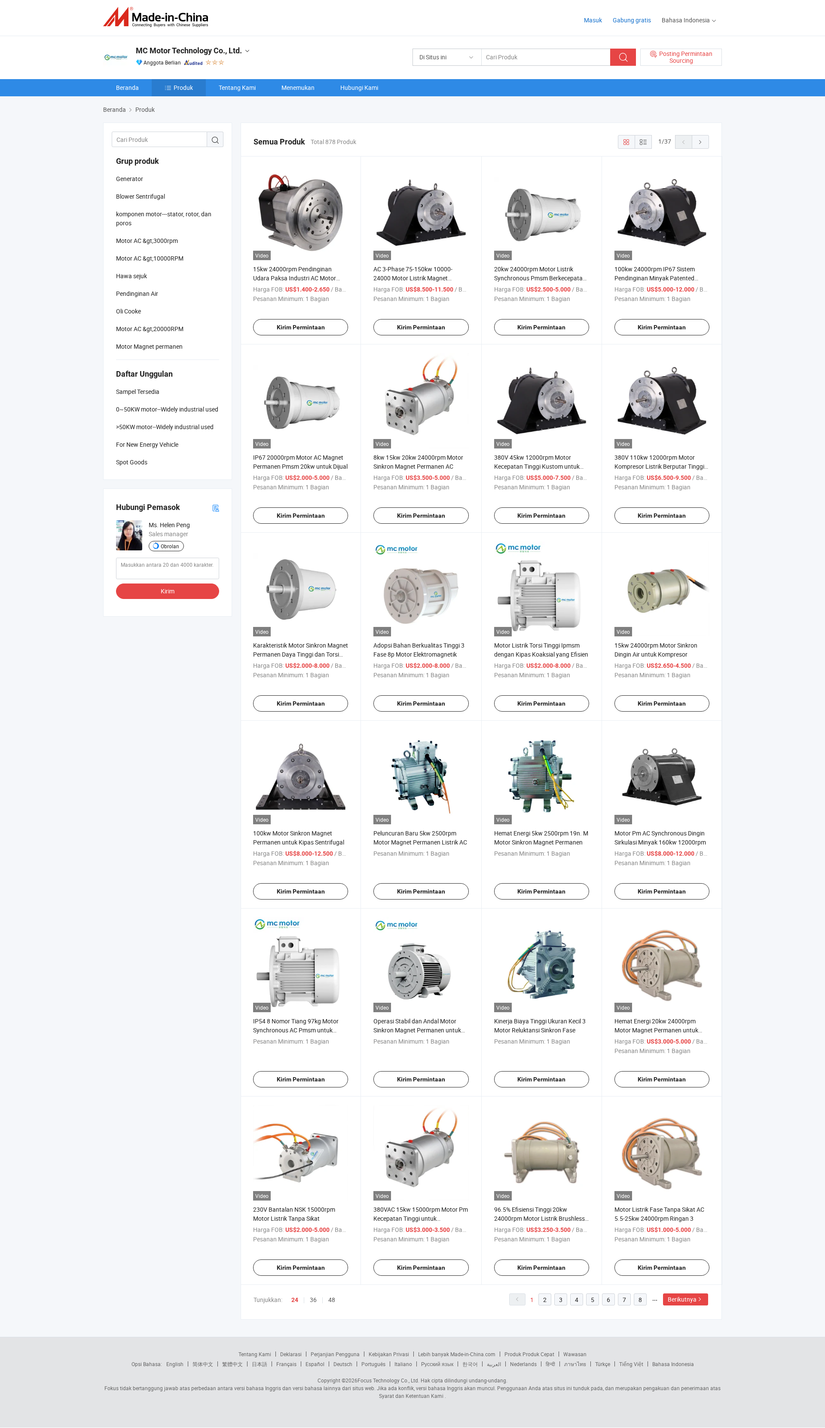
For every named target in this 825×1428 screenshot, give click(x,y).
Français (286, 1363)
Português (373, 1363)
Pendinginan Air (137, 293)
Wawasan (575, 1354)
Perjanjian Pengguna (335, 1354)
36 (313, 1300)
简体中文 (202, 1363)
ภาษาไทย (575, 1363)
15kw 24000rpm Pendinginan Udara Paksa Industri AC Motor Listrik (294, 278)
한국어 (470, 1363)
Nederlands (523, 1363)
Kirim (167, 591)
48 (331, 1300)
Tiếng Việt (631, 1363)
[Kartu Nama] (215, 507)
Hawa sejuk (131, 276)
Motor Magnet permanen (149, 346)
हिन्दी (550, 1363)
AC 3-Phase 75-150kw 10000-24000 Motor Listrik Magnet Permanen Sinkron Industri (412, 278)
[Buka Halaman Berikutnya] (700, 141)
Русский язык (437, 1363)
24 (294, 1299)
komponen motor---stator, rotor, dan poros (163, 218)
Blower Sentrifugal (140, 196)
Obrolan (170, 546)
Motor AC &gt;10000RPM (149, 258)
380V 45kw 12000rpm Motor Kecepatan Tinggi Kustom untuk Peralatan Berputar (537, 466)
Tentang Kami (237, 87)
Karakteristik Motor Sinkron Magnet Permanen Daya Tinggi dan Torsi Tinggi (300, 654)
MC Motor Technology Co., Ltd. (189, 50)
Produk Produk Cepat (529, 1354)
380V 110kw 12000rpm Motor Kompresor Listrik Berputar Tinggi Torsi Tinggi (659, 466)
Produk (183, 87)
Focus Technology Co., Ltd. (388, 1380)
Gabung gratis (632, 20)
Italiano (403, 1363)
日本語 (259, 1363)
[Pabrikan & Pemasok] (158, 17)
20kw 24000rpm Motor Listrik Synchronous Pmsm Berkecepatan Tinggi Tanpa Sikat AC (540, 278)
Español (315, 1363)
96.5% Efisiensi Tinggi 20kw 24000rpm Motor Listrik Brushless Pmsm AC (539, 1218)
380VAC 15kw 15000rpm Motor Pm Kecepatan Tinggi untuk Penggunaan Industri (420, 1218)
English (174, 1363)
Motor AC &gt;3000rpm (147, 240)
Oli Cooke (128, 311)
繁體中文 (232, 1363)
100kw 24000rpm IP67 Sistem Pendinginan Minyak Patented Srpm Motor (654, 278)
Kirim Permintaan (301, 327)
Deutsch (342, 1363)
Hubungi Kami (359, 87)
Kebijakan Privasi (389, 1354)
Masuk (593, 20)
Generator (129, 179)
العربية (494, 1363)
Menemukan (298, 87)
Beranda (127, 87)
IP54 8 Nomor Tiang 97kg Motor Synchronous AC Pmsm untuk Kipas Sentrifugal (296, 1030)
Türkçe (602, 1363)
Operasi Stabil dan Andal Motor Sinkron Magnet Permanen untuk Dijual (417, 1030)
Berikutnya (682, 1299)
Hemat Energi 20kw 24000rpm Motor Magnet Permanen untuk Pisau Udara (656, 1030)
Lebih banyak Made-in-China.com (456, 1354)
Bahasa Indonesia (673, 1363)
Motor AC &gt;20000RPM (149, 329)
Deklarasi (291, 1354)
